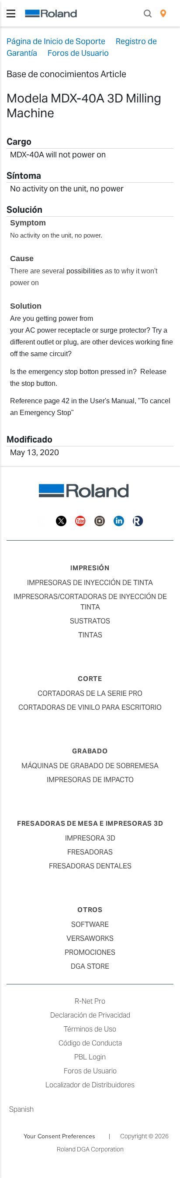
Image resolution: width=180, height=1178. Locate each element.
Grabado (89, 751)
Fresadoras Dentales (90, 866)
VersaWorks (90, 938)
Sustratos (90, 621)
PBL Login (90, 1057)
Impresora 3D (90, 838)
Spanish (21, 1109)
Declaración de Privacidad (90, 1015)
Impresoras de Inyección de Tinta (90, 582)
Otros (90, 910)
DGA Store (90, 966)
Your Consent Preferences (59, 1136)
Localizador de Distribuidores (90, 1084)
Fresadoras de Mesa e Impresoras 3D (90, 823)
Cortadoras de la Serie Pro (90, 693)
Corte (90, 678)
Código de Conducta (90, 1043)
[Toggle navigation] (11, 13)
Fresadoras (90, 852)
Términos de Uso (90, 1029)
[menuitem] (163, 13)
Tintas (90, 635)
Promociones (90, 952)
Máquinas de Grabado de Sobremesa (90, 765)
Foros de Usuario (90, 1071)
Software (90, 924)
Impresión (90, 568)
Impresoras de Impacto (90, 779)
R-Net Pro (90, 1001)
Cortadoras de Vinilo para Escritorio (90, 707)
